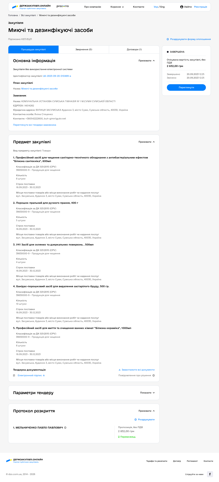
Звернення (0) (84, 49)
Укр (156, 7)
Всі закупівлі (28, 15)
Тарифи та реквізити (156, 461)
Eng (162, 7)
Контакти (138, 7)
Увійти (188, 7)
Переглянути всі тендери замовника (34, 125)
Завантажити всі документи (138, 370)
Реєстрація (200, 7)
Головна (13, 15)
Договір (177, 461)
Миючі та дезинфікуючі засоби (39, 88)
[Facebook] (210, 474)
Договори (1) (134, 49)
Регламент (192, 461)
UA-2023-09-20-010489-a (57, 76)
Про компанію (92, 7)
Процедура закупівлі (33, 49)
